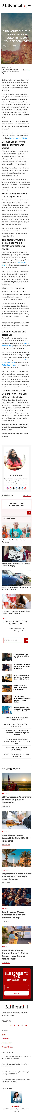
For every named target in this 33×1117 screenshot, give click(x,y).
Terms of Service (7, 1047)
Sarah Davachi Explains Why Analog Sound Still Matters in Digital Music (21, 677)
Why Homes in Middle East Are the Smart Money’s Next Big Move (16, 876)
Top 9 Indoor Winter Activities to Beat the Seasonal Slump (13, 915)
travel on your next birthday (18, 138)
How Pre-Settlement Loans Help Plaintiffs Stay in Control (16, 838)
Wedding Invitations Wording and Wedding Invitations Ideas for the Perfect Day (17, 741)
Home (3, 67)
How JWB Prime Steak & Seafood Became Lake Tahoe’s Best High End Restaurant (16, 733)
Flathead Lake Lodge (9, 365)
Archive (26, 46)
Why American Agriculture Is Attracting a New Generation (16, 800)
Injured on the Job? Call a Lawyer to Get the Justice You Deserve (21, 666)
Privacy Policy (6, 1043)
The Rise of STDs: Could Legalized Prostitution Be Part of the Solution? (21, 709)
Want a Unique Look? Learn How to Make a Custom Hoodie (20, 687)
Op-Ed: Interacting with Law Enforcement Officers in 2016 (21, 656)
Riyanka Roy (16, 475)
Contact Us (5, 1039)
